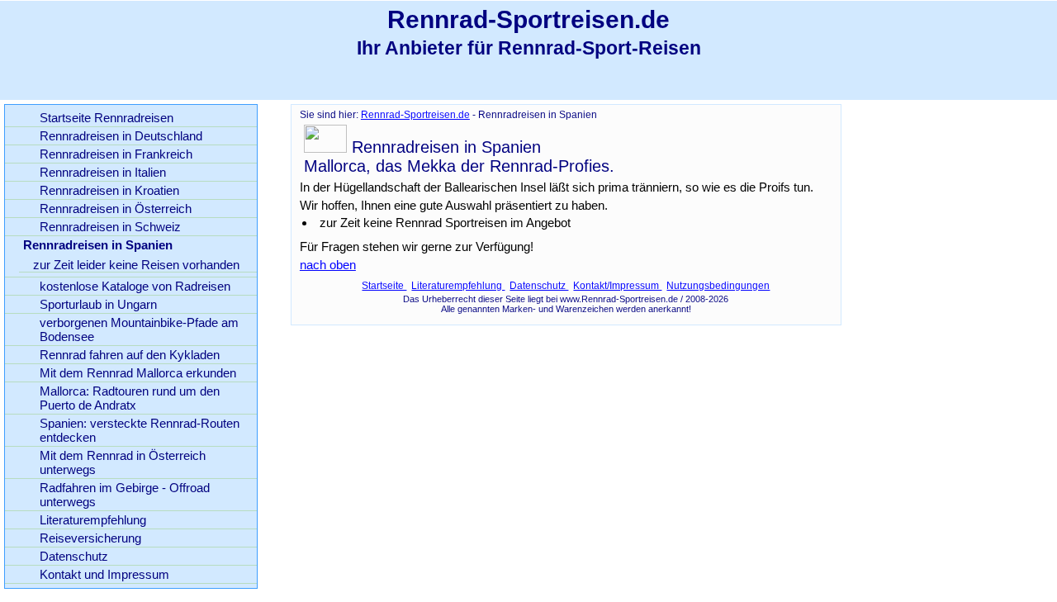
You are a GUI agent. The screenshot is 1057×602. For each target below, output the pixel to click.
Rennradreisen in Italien (103, 172)
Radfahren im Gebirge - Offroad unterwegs (125, 495)
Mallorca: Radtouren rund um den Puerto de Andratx (130, 398)
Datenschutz (539, 286)
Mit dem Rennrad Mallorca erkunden (138, 373)
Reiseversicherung (90, 538)
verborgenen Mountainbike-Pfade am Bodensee (139, 329)
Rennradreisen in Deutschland (121, 136)
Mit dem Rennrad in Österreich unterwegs (123, 462)
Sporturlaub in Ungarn (98, 304)
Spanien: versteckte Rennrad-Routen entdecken (139, 430)
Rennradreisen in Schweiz (110, 227)
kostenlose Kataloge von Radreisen (135, 286)
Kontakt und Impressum (104, 574)
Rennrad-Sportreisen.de (415, 115)
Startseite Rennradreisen (106, 118)
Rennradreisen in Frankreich (116, 154)
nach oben (328, 265)
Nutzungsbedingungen (718, 286)
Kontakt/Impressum (617, 286)
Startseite (384, 286)
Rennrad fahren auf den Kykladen (130, 355)
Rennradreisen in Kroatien (109, 190)
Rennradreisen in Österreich (116, 208)
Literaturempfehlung (458, 286)
